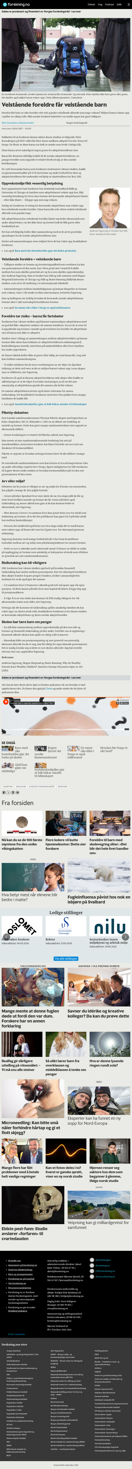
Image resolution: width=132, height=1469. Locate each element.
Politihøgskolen (101, 1351)
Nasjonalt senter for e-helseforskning (66, 1385)
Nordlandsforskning (59, 1406)
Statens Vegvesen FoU (104, 1389)
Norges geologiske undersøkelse (64, 1420)
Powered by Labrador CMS (66, 1465)
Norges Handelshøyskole (61, 1413)
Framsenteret (12, 1388)
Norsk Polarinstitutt (59, 1427)
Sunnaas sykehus (102, 1396)
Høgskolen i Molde (14, 1403)
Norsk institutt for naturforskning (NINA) (68, 1442)
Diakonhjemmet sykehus (17, 1364)
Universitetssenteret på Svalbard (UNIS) (111, 1436)
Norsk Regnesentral (59, 1431)
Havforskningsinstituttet (17, 1399)
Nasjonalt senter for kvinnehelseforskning (68, 1388)
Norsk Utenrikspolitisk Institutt (64, 1438)
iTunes (48, 688)
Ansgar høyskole (14, 1351)
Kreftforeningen (13, 1428)
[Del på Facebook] (4, 792)
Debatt (91, 4)
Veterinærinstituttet (103, 1443)
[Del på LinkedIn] (13, 792)
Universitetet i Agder (103, 1414)
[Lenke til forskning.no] (42, 3)
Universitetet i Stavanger (105, 1429)
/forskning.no (102, 1265)
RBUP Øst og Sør (101, 1358)
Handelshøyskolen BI (15, 1395)
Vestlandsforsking (102, 1440)
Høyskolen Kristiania (15, 1417)
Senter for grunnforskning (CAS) (108, 1375)
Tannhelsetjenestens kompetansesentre (111, 1404)
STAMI (97, 1385)
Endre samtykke (16, 1334)
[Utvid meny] (129, 4)
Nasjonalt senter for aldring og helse (66, 1381)
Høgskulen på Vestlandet (17, 1414)
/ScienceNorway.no (105, 1276)
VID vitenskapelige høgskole (107, 1447)
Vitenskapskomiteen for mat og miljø (110, 1451)
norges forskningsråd (42, 787)
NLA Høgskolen (57, 1351)
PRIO (97, 1354)
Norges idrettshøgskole (60, 1424)
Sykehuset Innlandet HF (104, 1400)
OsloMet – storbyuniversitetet (63, 1449)
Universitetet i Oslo (102, 1425)
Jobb (119, 4)
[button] (6, 937)
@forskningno (103, 1260)
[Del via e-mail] (17, 792)
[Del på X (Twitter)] (8, 792)
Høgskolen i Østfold (15, 1406)
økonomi (21, 787)
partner (62, 787)
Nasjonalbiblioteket (59, 1371)
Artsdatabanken (13, 1361)
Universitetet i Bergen (104, 1418)
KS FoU (9, 1424)
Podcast (109, 4)
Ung (100, 4)
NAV (8, 1442)
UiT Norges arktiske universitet (108, 1411)
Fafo (8, 1374)
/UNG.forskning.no (105, 1271)
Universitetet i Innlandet (105, 1422)
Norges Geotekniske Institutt (63, 1409)
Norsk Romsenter (58, 1435)
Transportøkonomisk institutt (107, 1407)
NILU (9, 1455)
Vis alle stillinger (66, 958)
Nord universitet (57, 1402)
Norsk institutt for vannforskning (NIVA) (67, 1445)
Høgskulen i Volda (14, 1410)
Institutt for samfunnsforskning (20, 1421)
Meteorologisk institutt (16, 1438)
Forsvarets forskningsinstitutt (19, 1385)
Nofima (54, 1398)
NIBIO (9, 1445)
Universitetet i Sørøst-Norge (106, 1433)
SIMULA (98, 1368)
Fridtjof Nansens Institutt (17, 1392)
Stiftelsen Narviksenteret (105, 1393)
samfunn (8, 787)
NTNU (53, 1367)
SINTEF (98, 1372)
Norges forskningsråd (60, 1416)
